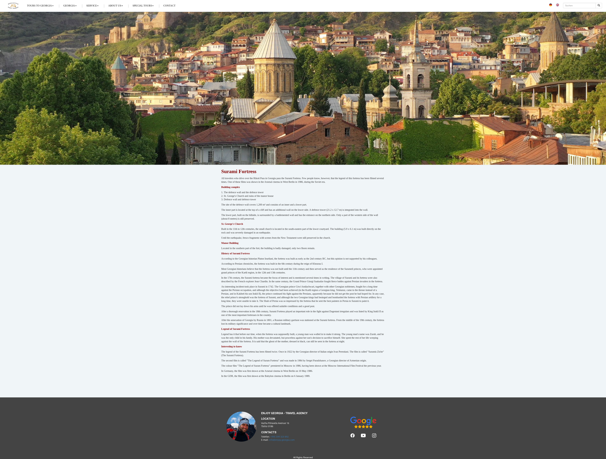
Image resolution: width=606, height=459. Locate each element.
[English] (557, 4)
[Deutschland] (550, 4)
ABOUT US (114, 5)
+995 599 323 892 (279, 436)
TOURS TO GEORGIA (39, 5)
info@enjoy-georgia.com (282, 439)
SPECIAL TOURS (142, 5)
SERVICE (91, 5)
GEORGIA (69, 5)
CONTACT (169, 5)
